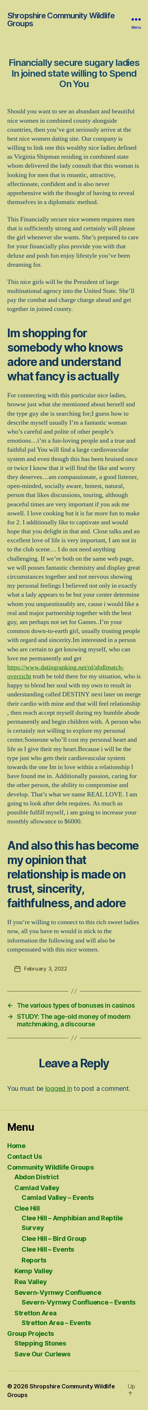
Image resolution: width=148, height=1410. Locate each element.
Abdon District (36, 1177)
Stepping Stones (40, 1343)
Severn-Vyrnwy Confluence (57, 1292)
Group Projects (30, 1333)
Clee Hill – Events (48, 1249)
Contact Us (24, 1156)
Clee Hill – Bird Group (54, 1238)
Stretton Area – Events (56, 1323)
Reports (34, 1260)
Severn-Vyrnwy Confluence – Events (78, 1302)
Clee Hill (27, 1208)
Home (16, 1145)
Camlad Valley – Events (58, 1197)
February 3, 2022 (45, 968)
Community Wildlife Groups (50, 1167)
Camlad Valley (37, 1188)
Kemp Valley (33, 1271)
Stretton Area (35, 1313)
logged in (58, 1088)
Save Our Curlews (42, 1354)
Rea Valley (30, 1281)
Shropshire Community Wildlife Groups (61, 19)
